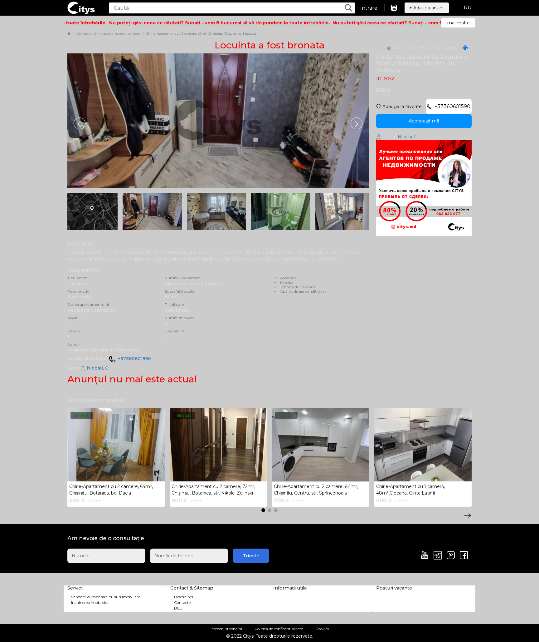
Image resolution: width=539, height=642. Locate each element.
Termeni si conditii (226, 628)
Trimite (251, 556)
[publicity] (424, 188)
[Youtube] (424, 555)
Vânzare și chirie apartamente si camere (108, 34)
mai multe (458, 23)
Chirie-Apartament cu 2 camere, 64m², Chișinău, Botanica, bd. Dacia (111, 490)
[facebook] (464, 555)
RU (468, 8)
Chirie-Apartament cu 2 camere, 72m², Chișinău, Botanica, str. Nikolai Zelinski (213, 490)
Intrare (368, 8)
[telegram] (437, 555)
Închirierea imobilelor (90, 602)
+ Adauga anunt (426, 8)
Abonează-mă (424, 121)
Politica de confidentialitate (279, 628)
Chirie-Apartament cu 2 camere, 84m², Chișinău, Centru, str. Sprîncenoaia (316, 490)
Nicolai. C (97, 368)
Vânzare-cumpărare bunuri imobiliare (105, 597)
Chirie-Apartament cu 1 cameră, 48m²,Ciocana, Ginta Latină (410, 490)
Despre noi (183, 597)
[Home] (68, 34)
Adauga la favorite (402, 106)
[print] (465, 48)
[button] (356, 123)
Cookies (322, 628)
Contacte (182, 602)
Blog (178, 608)
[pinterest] (450, 555)
